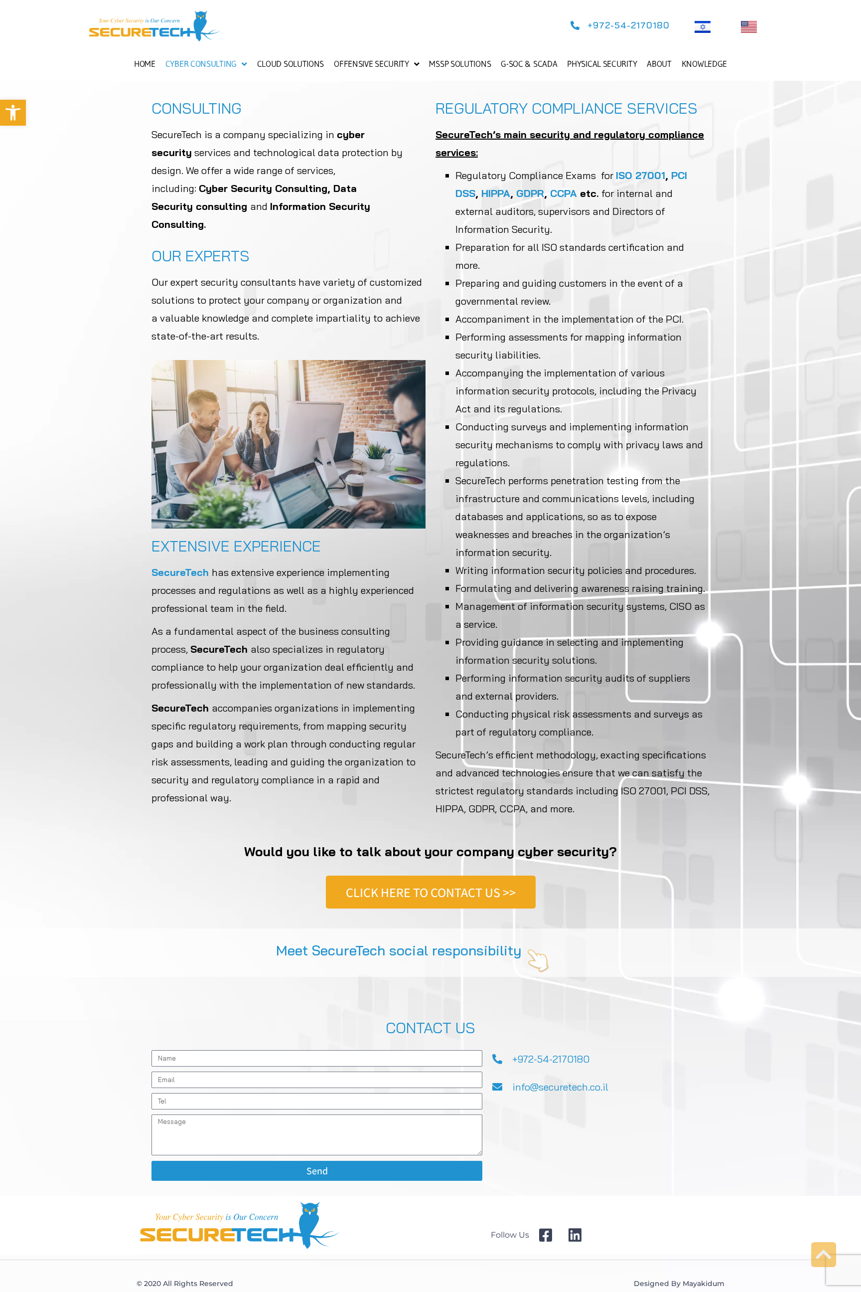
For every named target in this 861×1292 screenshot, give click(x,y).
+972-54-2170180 (550, 1059)
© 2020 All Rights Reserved (185, 1283)
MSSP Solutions (460, 63)
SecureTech (180, 572)
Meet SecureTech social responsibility (399, 950)
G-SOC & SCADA (529, 63)
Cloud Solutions (290, 63)
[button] (13, 113)
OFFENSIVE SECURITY (371, 63)
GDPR (530, 193)
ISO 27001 (640, 175)
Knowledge (704, 63)
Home (144, 63)
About (659, 63)
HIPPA (495, 193)
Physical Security (602, 63)
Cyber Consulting (201, 63)
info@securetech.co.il (560, 1087)
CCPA (563, 193)
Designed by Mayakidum (679, 1283)
